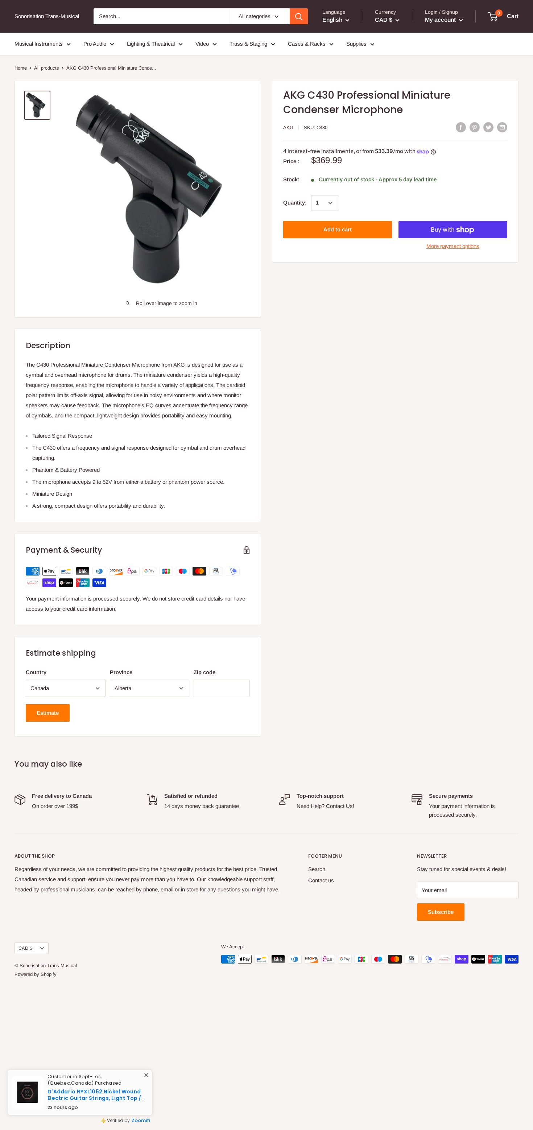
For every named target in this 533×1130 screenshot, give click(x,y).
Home (21, 68)
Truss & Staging (248, 44)
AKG (288, 127)
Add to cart (337, 230)
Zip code (204, 672)
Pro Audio (94, 44)
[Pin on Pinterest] (475, 127)
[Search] (299, 16)
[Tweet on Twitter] (488, 127)
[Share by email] (502, 127)
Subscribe (441, 912)
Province (121, 672)
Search (316, 869)
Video (202, 44)
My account (441, 20)
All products (46, 68)
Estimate (48, 713)
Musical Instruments (39, 44)
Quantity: (295, 203)
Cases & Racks (307, 44)
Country (36, 672)
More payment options (452, 246)
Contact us (321, 880)
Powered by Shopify (36, 974)
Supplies (356, 44)
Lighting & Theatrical (151, 44)
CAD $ (25, 948)
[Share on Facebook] (461, 127)
